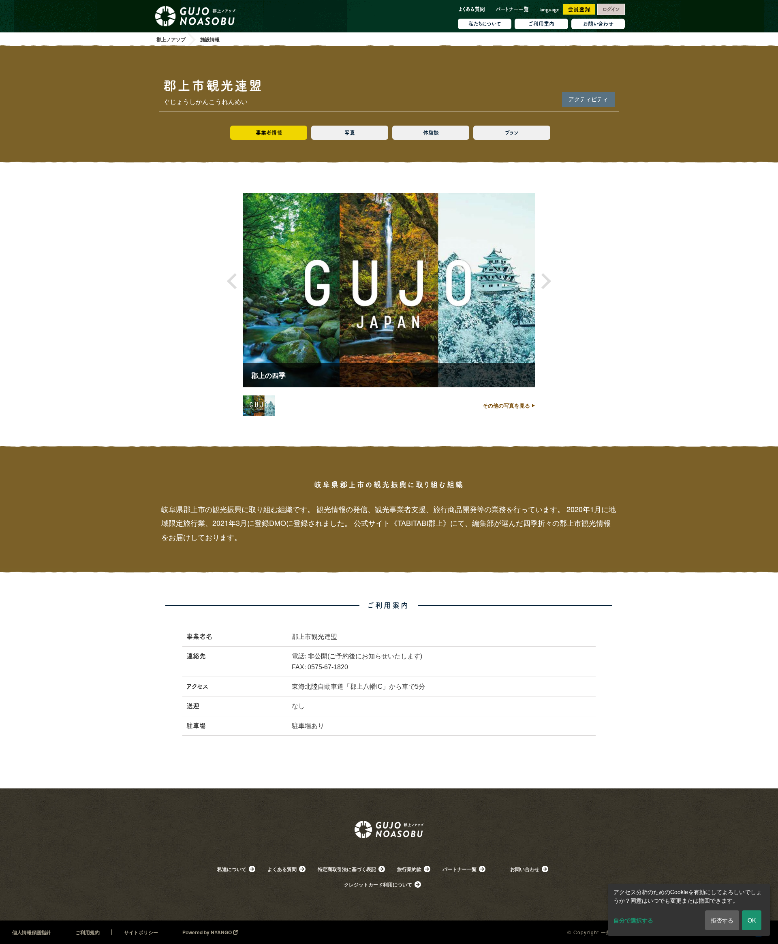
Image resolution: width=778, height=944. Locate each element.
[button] (235, 281)
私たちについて (484, 23)
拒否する (722, 920)
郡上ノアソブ (389, 841)
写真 (349, 132)
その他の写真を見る (506, 405)
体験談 (431, 132)
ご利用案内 (541, 23)
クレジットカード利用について (378, 884)
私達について (231, 869)
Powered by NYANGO (207, 932)
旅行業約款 (409, 869)
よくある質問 (471, 9)
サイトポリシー (141, 932)
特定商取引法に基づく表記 (347, 869)
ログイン (611, 9)
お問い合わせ (598, 23)
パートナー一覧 (512, 9)
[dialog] (689, 910)
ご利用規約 (87, 932)
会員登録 (579, 9)
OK (752, 920)
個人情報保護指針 (31, 932)
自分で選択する (633, 920)
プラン (511, 132)
